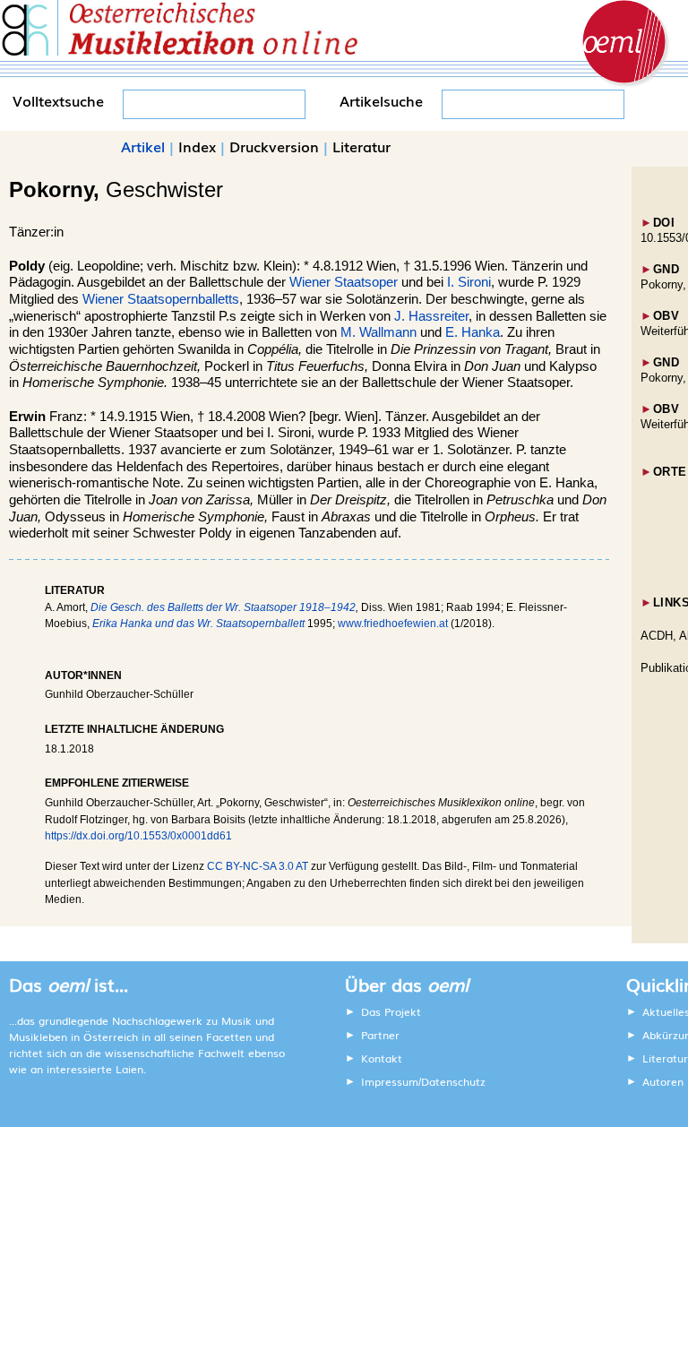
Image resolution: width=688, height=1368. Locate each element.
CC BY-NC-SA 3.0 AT (257, 866)
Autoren (663, 1081)
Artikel (143, 146)
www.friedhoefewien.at (393, 623)
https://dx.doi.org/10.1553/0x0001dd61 (138, 836)
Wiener (310, 282)
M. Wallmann (378, 332)
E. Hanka (472, 332)
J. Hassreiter (431, 316)
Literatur (361, 146)
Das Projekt (391, 1011)
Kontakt (381, 1058)
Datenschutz (453, 1081)
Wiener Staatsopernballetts (160, 299)
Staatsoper (366, 282)
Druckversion (274, 146)
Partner (380, 1035)
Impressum (389, 1081)
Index (197, 146)
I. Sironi (469, 282)
